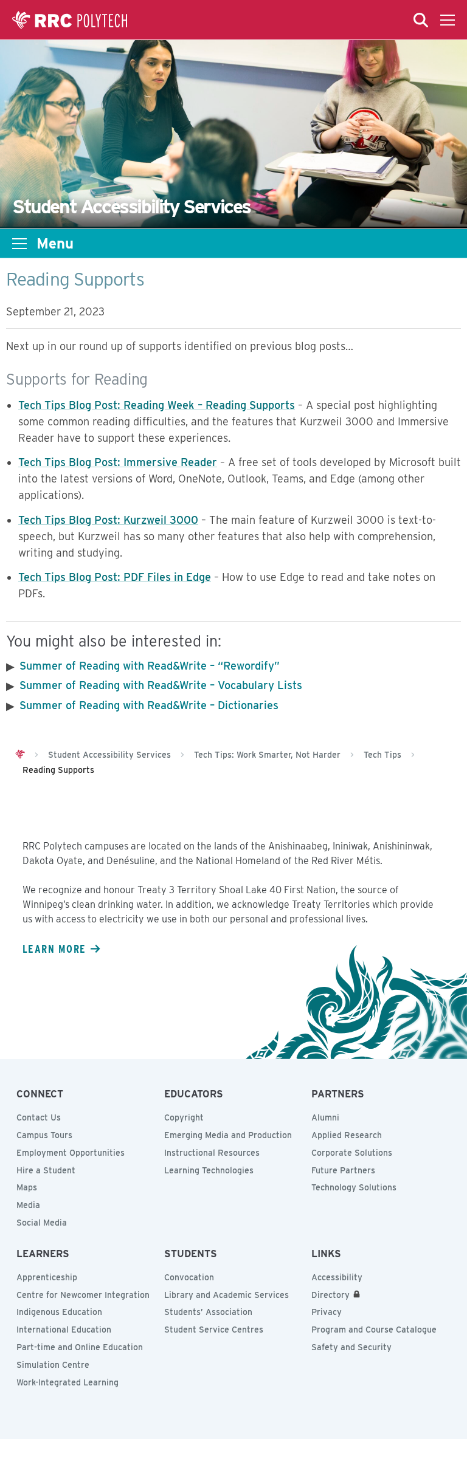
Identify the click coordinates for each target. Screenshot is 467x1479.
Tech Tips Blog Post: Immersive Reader (117, 462)
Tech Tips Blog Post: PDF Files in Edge (114, 577)
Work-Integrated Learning (67, 1382)
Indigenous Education (59, 1312)
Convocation (189, 1277)
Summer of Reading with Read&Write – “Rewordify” (149, 665)
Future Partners (343, 1170)
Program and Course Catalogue (374, 1329)
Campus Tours (44, 1135)
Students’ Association (208, 1312)
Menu (55, 243)
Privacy (326, 1312)
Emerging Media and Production (228, 1135)
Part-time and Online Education (79, 1347)
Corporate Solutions (351, 1153)
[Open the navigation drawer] (447, 20)
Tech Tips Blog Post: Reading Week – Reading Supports (156, 405)
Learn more (54, 948)
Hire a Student (45, 1170)
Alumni (325, 1117)
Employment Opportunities (70, 1153)
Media (28, 1205)
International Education (63, 1329)
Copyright (184, 1117)
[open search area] (420, 20)
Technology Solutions (353, 1187)
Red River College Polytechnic (70, 20)
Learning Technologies (209, 1170)
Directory (330, 1295)
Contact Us (38, 1117)
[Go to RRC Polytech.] (20, 755)
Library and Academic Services (226, 1295)
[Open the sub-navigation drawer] (19, 244)
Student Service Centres (213, 1329)
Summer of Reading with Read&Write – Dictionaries (148, 705)
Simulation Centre (52, 1365)
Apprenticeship (46, 1277)
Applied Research (346, 1135)
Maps (26, 1187)
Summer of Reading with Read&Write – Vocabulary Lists (160, 685)
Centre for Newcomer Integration (83, 1295)
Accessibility (336, 1277)
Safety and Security (351, 1347)
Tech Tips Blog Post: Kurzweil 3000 (108, 519)
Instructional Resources (212, 1153)
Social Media (41, 1222)
